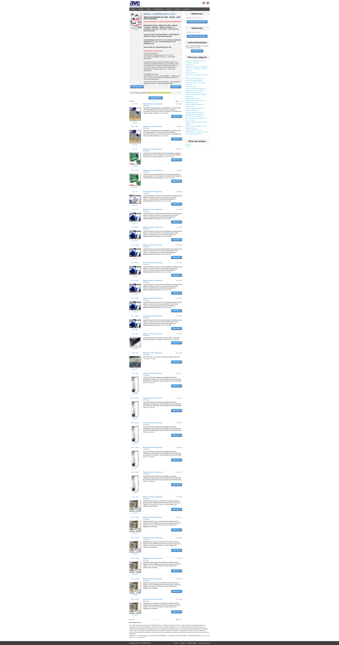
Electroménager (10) (191, 73)
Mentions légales (192, 643)
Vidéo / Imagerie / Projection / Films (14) (197, 132)
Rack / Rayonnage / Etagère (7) (194, 116)
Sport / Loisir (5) (190, 120)
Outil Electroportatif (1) (192, 110)
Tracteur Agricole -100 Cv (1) (194, 130)
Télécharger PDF (137, 86)
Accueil (133, 9)
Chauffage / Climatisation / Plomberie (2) (197, 67)
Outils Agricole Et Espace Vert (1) (195, 114)
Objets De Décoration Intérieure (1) (195, 108)
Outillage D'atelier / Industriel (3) (195, 112)
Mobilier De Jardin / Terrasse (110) (195, 100)
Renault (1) (189, 145)
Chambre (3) (189, 65)
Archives (177, 9)
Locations (182, 643)
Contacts (169, 9)
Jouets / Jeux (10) (191, 86)
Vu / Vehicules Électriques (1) (194, 134)
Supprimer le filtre (155, 98)
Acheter (141, 9)
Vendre (149, 9)
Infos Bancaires (158, 9)
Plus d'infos (175, 86)
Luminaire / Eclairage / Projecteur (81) (196, 88)
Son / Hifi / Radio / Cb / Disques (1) (195, 118)
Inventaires (187, 9)
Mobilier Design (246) (192, 102)
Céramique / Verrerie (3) (192, 63)
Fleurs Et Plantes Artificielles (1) (194, 78)
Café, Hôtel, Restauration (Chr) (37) (196, 61)
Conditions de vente (204, 643)
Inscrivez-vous (197, 51)
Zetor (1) (188, 147)
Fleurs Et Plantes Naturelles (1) (194, 80)
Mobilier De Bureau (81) (192, 98)
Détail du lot (176, 116)
